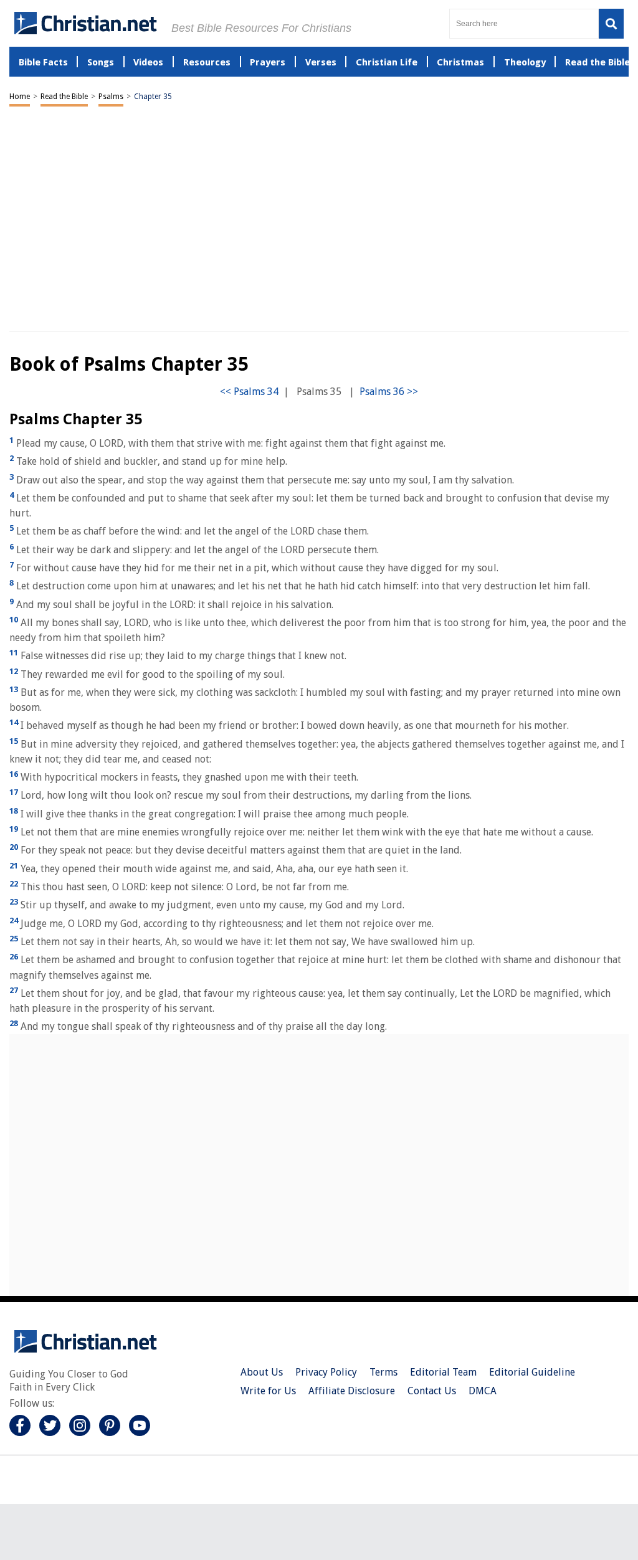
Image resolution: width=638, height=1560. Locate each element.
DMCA (483, 1391)
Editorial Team (443, 1372)
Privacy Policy (326, 1372)
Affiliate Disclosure (351, 1391)
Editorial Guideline (532, 1372)
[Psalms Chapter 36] (388, 391)
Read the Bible (64, 96)
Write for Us (268, 1391)
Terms (383, 1372)
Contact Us (431, 1391)
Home (19, 96)
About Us (261, 1372)
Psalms (110, 96)
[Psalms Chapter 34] (249, 391)
